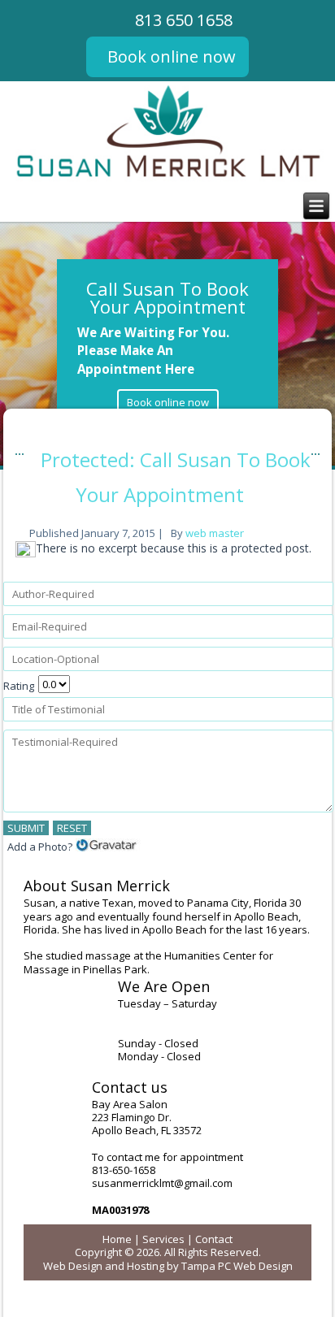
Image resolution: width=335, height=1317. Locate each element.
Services (163, 1239)
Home (117, 1239)
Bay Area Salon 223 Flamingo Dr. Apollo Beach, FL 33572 (147, 1117)
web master (214, 533)
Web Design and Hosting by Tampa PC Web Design (168, 1266)
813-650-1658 (123, 1170)
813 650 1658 (184, 20)
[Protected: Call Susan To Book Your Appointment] (27, 553)
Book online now (171, 56)
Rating (18, 685)
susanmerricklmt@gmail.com (162, 1183)
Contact (214, 1239)
